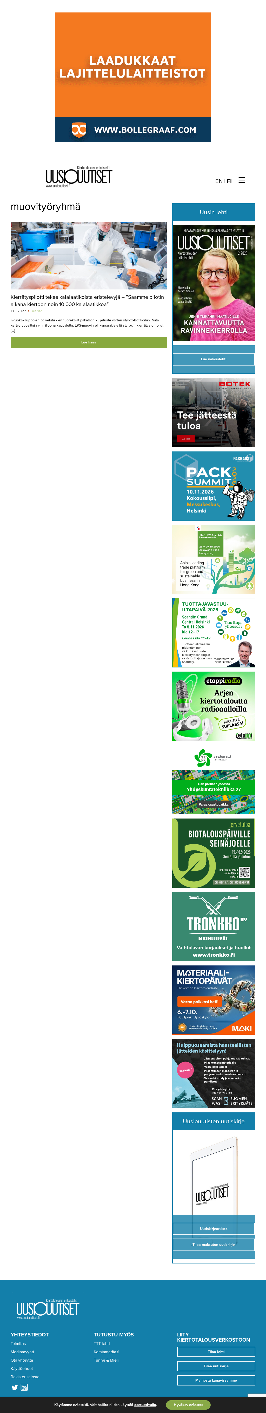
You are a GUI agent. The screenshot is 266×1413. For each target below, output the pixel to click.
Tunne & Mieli (106, 1360)
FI (229, 181)
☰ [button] (241, 180)
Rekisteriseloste (25, 1377)
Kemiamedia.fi (106, 1352)
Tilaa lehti (216, 1352)
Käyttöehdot (22, 1368)
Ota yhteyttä (22, 1360)
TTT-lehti (102, 1343)
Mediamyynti (22, 1352)
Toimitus (18, 1343)
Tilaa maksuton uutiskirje (213, 1244)
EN (219, 181)
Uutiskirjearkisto (214, 1229)
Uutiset (36, 311)
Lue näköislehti (214, 359)
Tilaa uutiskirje (216, 1366)
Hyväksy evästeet (188, 1404)
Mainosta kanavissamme (216, 1380)
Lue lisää (88, 342)
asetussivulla (145, 1405)
